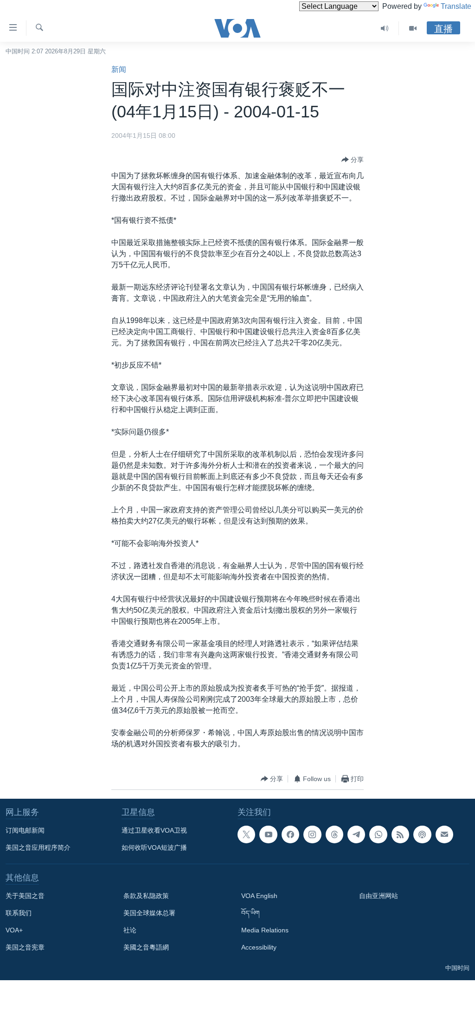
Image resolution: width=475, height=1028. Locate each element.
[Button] (352, 159)
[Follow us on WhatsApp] (378, 834)
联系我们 (19, 913)
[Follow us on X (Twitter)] (246, 834)
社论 (129, 930)
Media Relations (265, 930)
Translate (456, 6)
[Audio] (385, 28)
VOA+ (14, 930)
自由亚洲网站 (378, 895)
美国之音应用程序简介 (38, 847)
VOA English (259, 895)
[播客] (422, 834)
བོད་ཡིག (250, 913)
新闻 (118, 69)
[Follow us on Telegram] (356, 834)
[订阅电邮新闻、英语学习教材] (444, 834)
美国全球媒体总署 (149, 913)
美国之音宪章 (25, 947)
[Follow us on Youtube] (268, 834)
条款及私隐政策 (146, 895)
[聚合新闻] (400, 834)
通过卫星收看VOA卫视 (154, 830)
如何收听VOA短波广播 (154, 847)
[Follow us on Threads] (334, 834)
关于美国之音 (25, 895)
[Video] (413, 28)
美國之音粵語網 (146, 947)
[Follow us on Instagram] (312, 834)
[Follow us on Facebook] (290, 834)
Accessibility (258, 947)
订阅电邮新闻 (25, 830)
